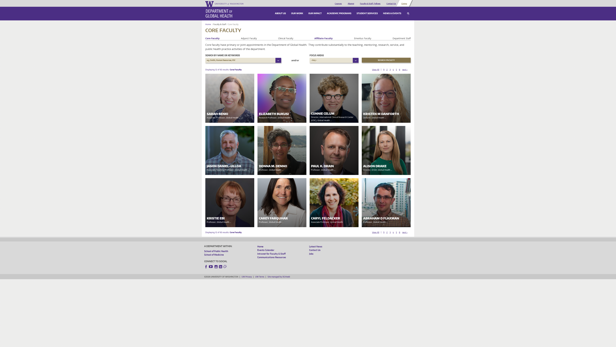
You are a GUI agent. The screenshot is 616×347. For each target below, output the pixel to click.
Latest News (315, 246)
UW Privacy (247, 277)
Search (408, 13)
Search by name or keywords (222, 55)
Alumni (351, 4)
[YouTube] (211, 267)
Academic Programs (339, 13)
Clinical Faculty (285, 38)
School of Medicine (214, 254)
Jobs (311, 253)
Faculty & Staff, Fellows (370, 4)
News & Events (392, 13)
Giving (404, 4)
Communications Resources (271, 257)
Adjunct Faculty (249, 38)
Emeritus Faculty (362, 38)
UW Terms (259, 277)
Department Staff (402, 38)
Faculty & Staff (219, 24)
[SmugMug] (225, 267)
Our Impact (315, 13)
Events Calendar (265, 250)
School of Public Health (216, 251)
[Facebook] (206, 267)
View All (375, 69)
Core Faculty (212, 38)
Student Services (367, 13)
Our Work (297, 13)
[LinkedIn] (220, 267)
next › (404, 69)
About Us (280, 13)
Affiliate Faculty (323, 38)
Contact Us (391, 4)
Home (208, 24)
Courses (338, 4)
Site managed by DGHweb (279, 277)
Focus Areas (317, 55)
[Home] (218, 13)
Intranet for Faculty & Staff (271, 253)
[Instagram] (216, 267)
